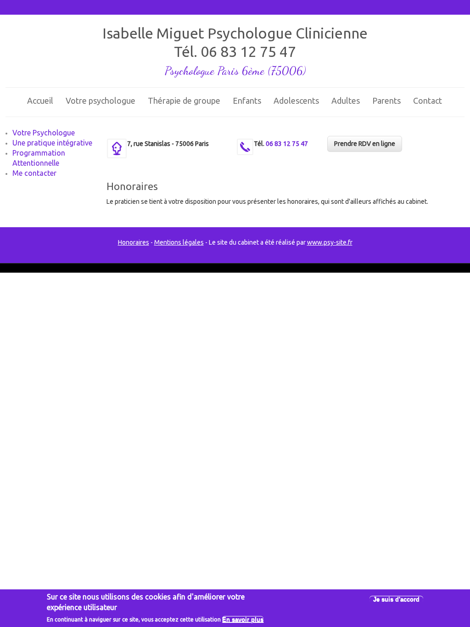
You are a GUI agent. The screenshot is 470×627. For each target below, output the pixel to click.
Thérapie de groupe (184, 100)
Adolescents (296, 100)
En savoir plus (242, 619)
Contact (427, 100)
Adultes (345, 100)
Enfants (247, 100)
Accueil (40, 100)
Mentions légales (179, 242)
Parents (386, 100)
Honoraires (133, 242)
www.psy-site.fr (329, 242)
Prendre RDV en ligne (364, 143)
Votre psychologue (100, 100)
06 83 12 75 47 (248, 51)
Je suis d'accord (396, 599)
